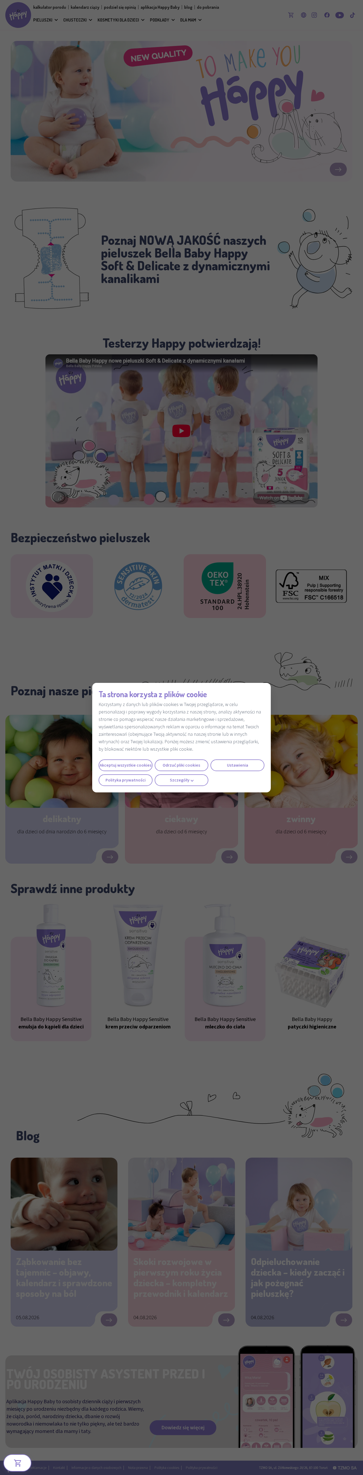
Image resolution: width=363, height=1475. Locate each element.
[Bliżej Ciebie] (17, 1463)
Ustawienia (237, 765)
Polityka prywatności (125, 780)
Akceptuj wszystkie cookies (125, 765)
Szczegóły (179, 780)
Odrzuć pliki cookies (181, 765)
